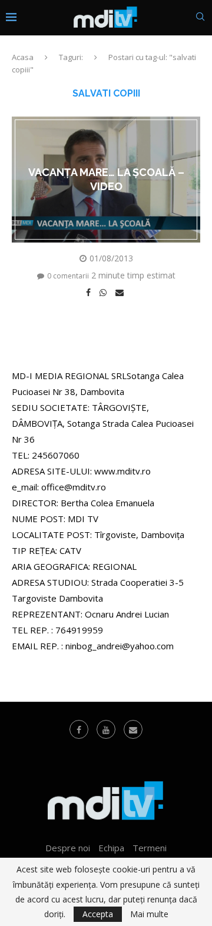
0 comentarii (68, 276)
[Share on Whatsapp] (105, 292)
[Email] (133, 729)
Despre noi (67, 848)
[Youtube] (106, 729)
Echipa (111, 848)
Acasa (23, 57)
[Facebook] (78, 729)
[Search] (200, 18)
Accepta (97, 914)
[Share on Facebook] (90, 292)
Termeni (149, 848)
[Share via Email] (121, 292)
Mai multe (149, 914)
